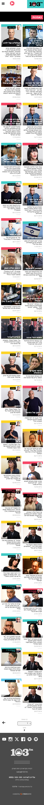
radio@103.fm (22, 772)
